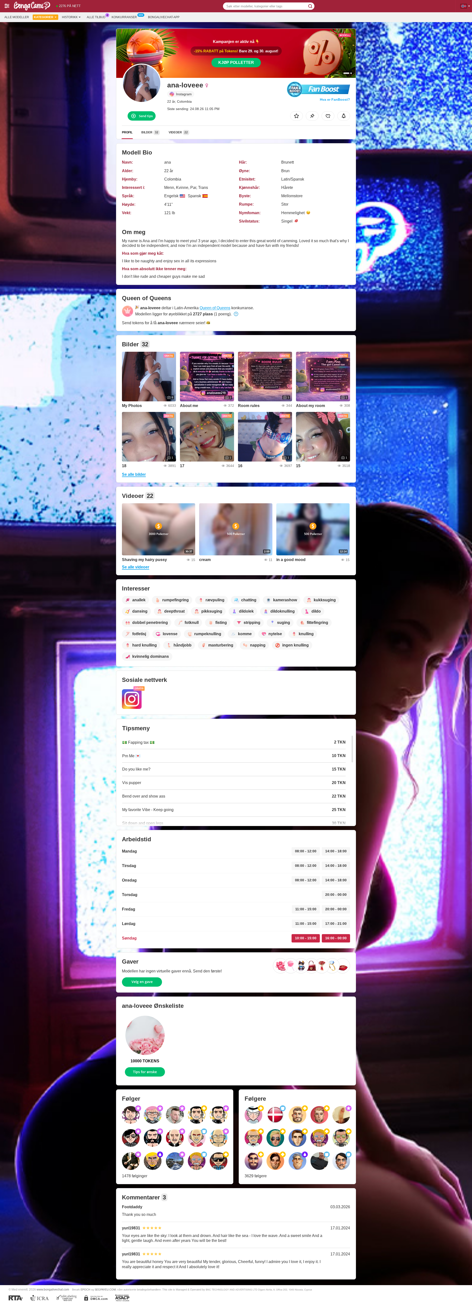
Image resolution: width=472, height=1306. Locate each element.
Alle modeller (16, 17)
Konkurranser (124, 17)
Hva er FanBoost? (335, 99)
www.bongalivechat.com (53, 1289)
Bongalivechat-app (163, 17)
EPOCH (85, 1289)
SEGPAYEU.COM (105, 1289)
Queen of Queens (215, 308)
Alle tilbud (96, 17)
